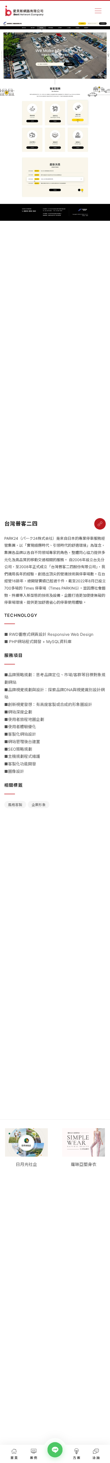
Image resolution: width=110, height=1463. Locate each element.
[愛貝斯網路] (24, 11)
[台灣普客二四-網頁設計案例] (100, 524)
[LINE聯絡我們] (55, 1449)
